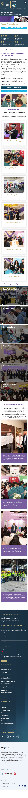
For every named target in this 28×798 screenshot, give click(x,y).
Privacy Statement (14, 658)
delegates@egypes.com (6, 678)
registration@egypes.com (7, 687)
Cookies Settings (5, 783)
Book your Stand (5, 710)
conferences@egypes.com (7, 674)
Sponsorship (4, 713)
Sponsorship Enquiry (8, 31)
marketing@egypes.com (6, 683)
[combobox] (3, 652)
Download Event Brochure (14, 28)
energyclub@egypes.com (7, 692)
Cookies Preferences (6, 780)
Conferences (4, 715)
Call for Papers (5, 718)
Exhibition (3, 707)
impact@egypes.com (6, 669)
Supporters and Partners (7, 723)
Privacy (13, 783)
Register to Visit (5, 721)
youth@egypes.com (5, 696)
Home (2, 49)
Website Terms (4, 786)
